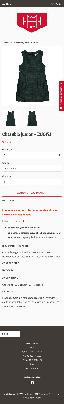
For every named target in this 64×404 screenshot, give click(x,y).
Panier (58, 4)
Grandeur (7, 149)
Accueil (5, 42)
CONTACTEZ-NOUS (61, 95)
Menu (8, 4)
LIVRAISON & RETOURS (32, 360)
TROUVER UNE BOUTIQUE (32, 351)
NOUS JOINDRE (32, 368)
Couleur (6, 162)
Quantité (6, 176)
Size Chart (10, 200)
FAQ (32, 364)
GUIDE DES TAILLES (32, 355)
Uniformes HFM (31, 394)
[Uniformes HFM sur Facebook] (32, 383)
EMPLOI (32, 347)
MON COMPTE (32, 343)
